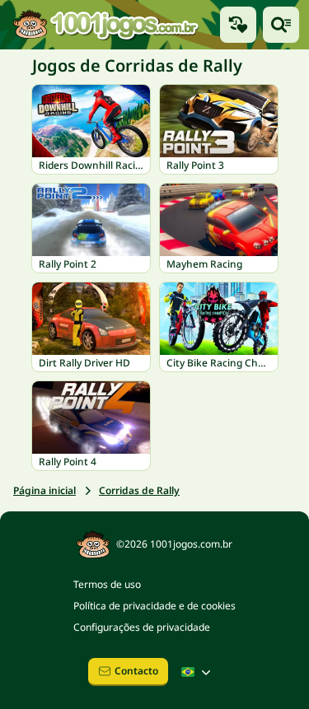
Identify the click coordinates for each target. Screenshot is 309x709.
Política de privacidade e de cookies (154, 606)
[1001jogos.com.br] (105, 24)
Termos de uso (107, 584)
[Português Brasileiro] (198, 672)
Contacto (136, 671)
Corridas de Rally (139, 490)
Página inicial (44, 490)
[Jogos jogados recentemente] (238, 25)
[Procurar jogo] (281, 25)
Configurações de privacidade (141, 627)
